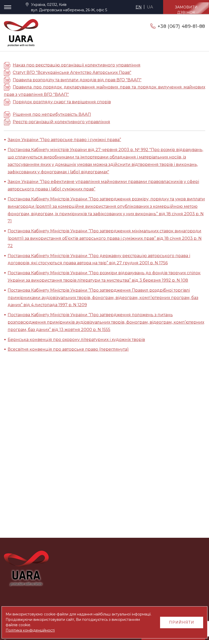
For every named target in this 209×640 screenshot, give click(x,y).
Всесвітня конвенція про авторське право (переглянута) (68, 349)
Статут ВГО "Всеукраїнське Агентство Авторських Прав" (72, 72)
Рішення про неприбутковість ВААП (52, 114)
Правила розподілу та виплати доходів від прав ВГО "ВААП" (77, 79)
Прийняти (181, 622)
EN (139, 7)
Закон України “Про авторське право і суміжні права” (64, 139)
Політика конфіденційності (30, 630)
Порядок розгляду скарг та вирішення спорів (62, 101)
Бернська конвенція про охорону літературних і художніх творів (76, 339)
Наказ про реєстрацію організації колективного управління (76, 65)
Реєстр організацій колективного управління (61, 121)
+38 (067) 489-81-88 (181, 26)
